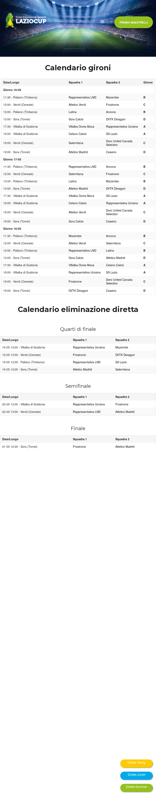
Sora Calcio (76, 119)
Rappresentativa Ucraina (122, 126)
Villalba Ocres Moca (81, 126)
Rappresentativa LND (82, 97)
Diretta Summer (136, 786)
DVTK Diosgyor (116, 119)
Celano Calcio (78, 134)
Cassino (111, 152)
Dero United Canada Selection (119, 143)
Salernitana (76, 143)
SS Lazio (111, 134)
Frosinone (112, 105)
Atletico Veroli (77, 105)
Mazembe (112, 97)
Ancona (111, 112)
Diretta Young (136, 762)
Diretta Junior (136, 774)
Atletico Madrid (78, 152)
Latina (73, 112)
